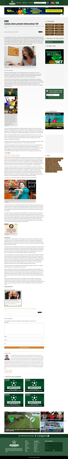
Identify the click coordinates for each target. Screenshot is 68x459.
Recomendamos (27, 448)
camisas (55, 158)
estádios (54, 166)
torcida (58, 169)
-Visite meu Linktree (8, 372)
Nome (5, 336)
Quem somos (19, 2)
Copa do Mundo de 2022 (49, 164)
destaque (57, 164)
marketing (60, 167)
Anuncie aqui (24, 2)
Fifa (57, 166)
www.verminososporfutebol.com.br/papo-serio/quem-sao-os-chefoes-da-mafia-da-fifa (20, 308)
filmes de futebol (48, 167)
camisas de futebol (60, 158)
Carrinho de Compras (37, 442)
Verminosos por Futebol (49, 171)
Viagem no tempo (59, 34)
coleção (51, 162)
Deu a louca (59, 24)
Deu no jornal (50, 26)
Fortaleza (52, 167)
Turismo (49, 34)
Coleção (26, 450)
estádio (51, 166)
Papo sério (59, 31)
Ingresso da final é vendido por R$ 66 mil (12, 156)
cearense (54, 160)
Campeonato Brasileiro (49, 160)
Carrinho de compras (49, 24)
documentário (48, 166)
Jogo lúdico (50, 29)
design (54, 164)
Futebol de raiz (27, 443)
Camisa (53, 158)
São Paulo (54, 169)
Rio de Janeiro (48, 169)
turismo (61, 169)
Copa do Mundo (55, 162)
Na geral (59, 29)
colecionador (47, 162)
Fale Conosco (30, 2)
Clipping (26, 444)
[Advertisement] (54, 76)
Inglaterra (56, 167)
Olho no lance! (49, 31)
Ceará (57, 160)
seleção (51, 169)
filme (59, 166)
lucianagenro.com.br (8, 287)
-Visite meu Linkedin (8, 371)
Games (26, 449)
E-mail (5, 339)
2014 (46, 158)
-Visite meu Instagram (8, 370)
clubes (60, 160)
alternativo (49, 158)
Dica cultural (59, 26)
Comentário (6, 322)
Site (5, 343)
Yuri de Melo (55, 171)
